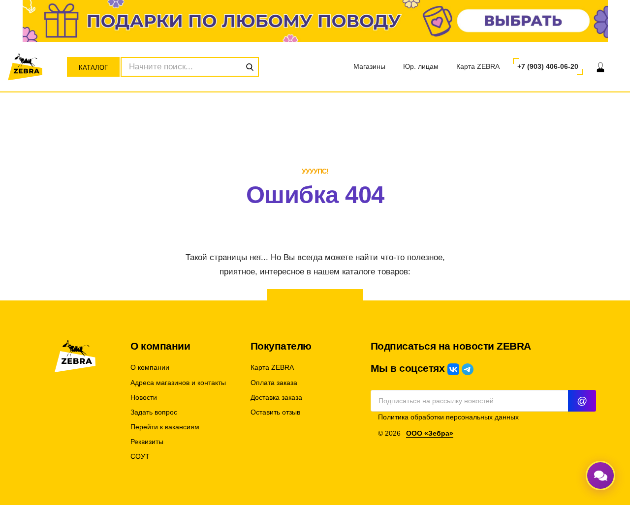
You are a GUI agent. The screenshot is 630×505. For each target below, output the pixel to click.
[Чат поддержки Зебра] (600, 475)
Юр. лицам (421, 66)
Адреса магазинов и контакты (178, 382)
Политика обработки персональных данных (448, 417)
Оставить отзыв (275, 412)
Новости (143, 397)
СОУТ (140, 456)
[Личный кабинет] (600, 67)
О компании (149, 367)
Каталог (93, 67)
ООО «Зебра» (429, 433)
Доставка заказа (276, 397)
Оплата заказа (274, 382)
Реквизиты (146, 442)
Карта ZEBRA (478, 66)
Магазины (369, 66)
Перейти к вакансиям (164, 427)
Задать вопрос (153, 412)
